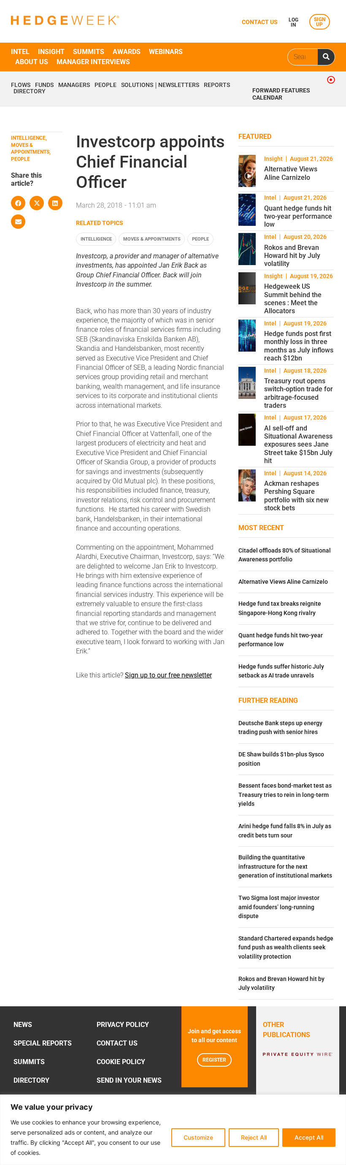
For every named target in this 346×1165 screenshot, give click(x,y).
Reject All (254, 1137)
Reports (217, 85)
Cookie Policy (121, 1062)
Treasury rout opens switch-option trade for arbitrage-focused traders (298, 393)
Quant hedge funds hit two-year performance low (298, 216)
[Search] (326, 57)
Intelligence (96, 239)
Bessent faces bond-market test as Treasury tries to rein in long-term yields (285, 794)
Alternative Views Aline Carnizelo (290, 173)
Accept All (309, 1137)
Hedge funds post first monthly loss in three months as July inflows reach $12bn (298, 346)
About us (31, 62)
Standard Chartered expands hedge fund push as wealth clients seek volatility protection (285, 947)
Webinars (166, 52)
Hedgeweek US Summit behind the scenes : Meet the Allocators (293, 298)
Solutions (137, 85)
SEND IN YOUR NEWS (129, 1080)
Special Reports (43, 1043)
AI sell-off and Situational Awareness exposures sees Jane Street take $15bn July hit (298, 444)
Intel (20, 52)
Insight (51, 52)
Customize (198, 1137)
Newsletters (178, 85)
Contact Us (117, 1043)
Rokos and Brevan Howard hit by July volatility (292, 256)
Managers (74, 85)
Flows (20, 85)
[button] (18, 203)
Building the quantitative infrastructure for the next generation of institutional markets (285, 866)
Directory (30, 92)
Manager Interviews (93, 62)
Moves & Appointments (152, 239)
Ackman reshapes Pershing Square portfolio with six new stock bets (296, 496)
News (23, 1025)
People (105, 85)
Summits (88, 52)
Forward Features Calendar (281, 94)
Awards (127, 52)
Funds (44, 85)
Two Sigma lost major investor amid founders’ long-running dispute (278, 907)
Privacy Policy (123, 1025)
